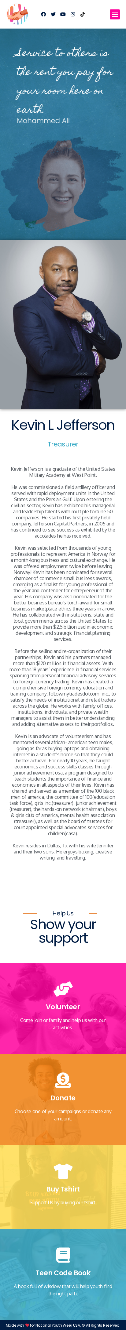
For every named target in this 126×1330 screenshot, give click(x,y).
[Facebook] (43, 14)
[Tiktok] (82, 14)
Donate (63, 1098)
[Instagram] (73, 14)
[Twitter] (53, 14)
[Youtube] (63, 14)
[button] (115, 14)
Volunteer (63, 1007)
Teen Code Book (62, 1273)
